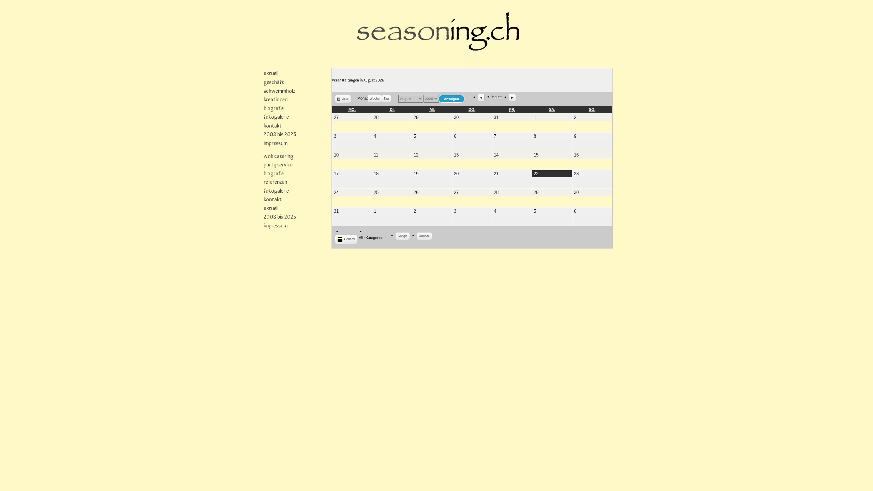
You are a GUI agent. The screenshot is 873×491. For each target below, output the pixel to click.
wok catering (278, 155)
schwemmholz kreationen (279, 94)
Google (404, 237)
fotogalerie (276, 116)
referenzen (275, 181)
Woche (375, 98)
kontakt (273, 125)
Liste (346, 100)
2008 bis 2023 (280, 134)
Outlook (425, 237)
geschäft (274, 81)
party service (278, 164)
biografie (274, 108)
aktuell (271, 73)
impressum (275, 142)
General (349, 239)
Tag (386, 98)
